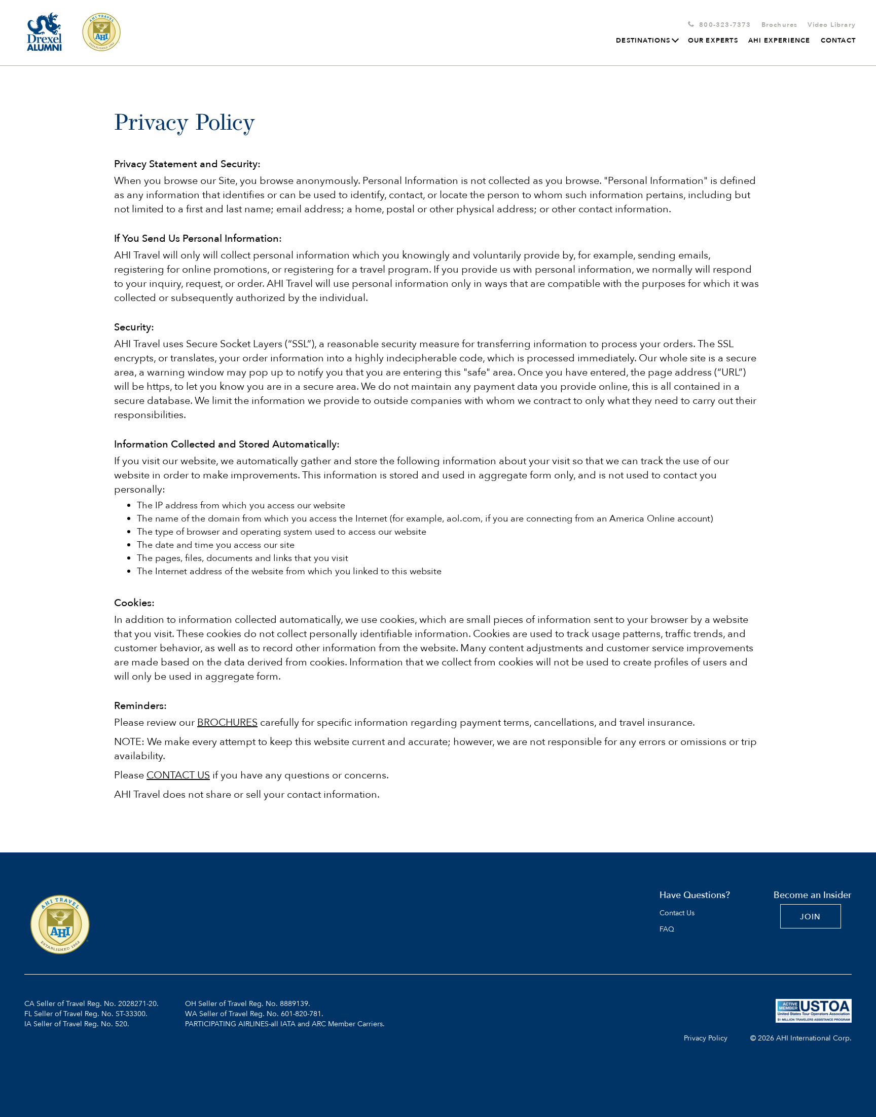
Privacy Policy (705, 1038)
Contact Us (677, 913)
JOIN (810, 917)
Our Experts (713, 40)
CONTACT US (178, 775)
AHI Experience (779, 40)
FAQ (667, 929)
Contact (838, 40)
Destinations (643, 40)
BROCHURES (227, 722)
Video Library (832, 24)
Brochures (779, 24)
